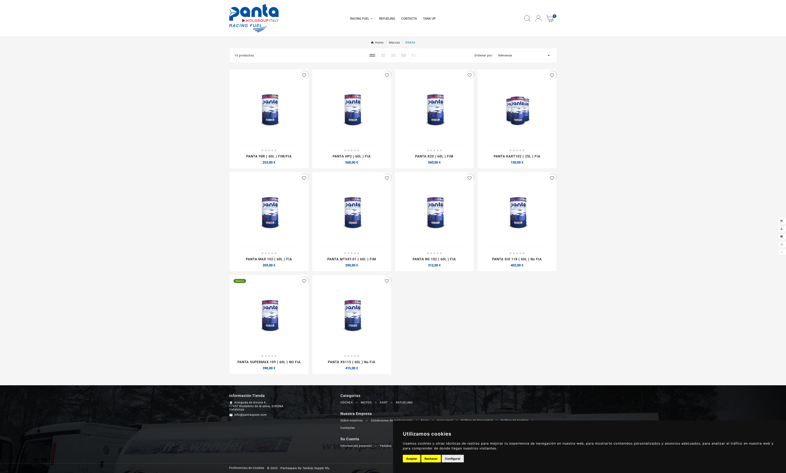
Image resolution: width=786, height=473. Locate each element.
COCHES (346, 402)
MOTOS (366, 402)
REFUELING (404, 402)
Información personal (356, 445)
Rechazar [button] (431, 458)
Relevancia (524, 55)
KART (384, 402)
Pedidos (386, 445)
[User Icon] (538, 18)
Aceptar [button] (411, 458)
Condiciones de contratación (392, 420)
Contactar (347, 427)
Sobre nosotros (351, 420)
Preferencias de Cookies (246, 468)
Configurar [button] (453, 458)
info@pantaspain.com (250, 414)
